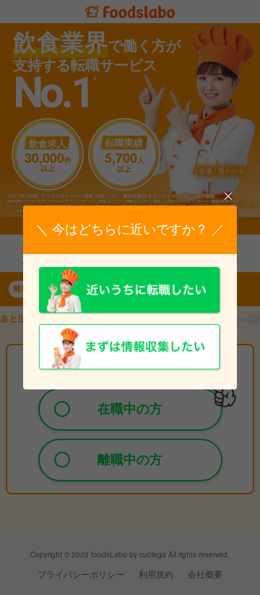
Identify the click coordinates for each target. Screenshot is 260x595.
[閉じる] (228, 196)
